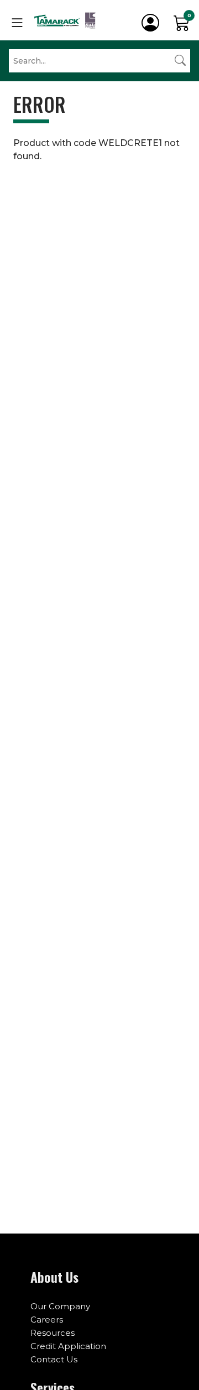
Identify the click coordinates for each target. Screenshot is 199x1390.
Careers (46, 1319)
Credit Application (68, 1346)
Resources (52, 1333)
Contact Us (53, 1359)
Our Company (60, 1306)
